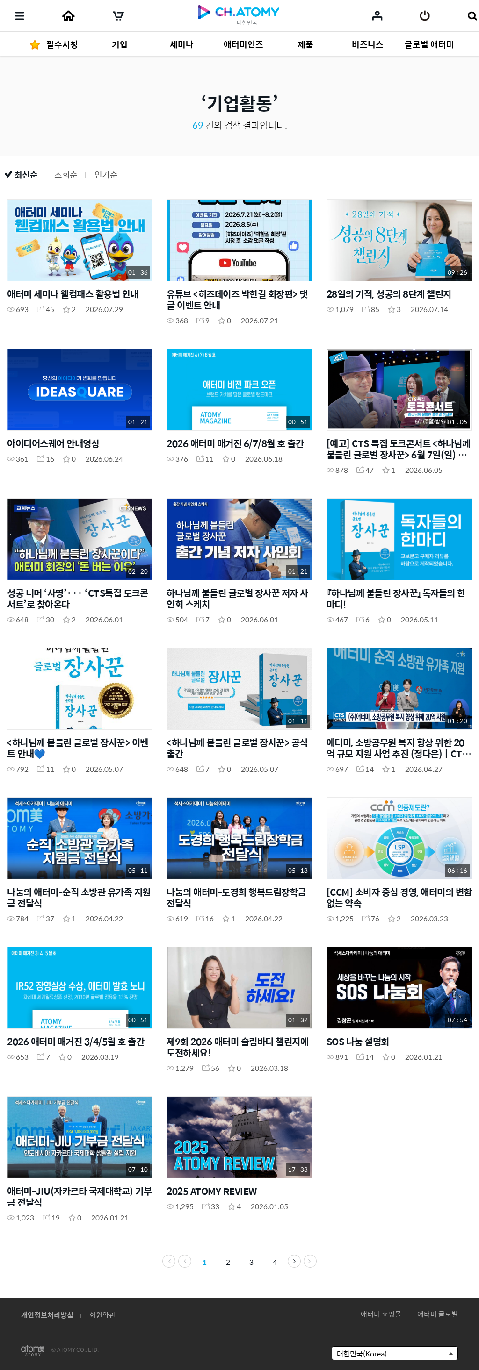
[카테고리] (19, 16)
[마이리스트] (377, 15)
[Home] (68, 16)
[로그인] (425, 16)
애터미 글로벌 (437, 1313)
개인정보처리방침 (47, 1314)
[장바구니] (118, 16)
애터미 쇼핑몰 (381, 1313)
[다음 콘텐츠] (294, 1261)
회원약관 (102, 1314)
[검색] (472, 16)
